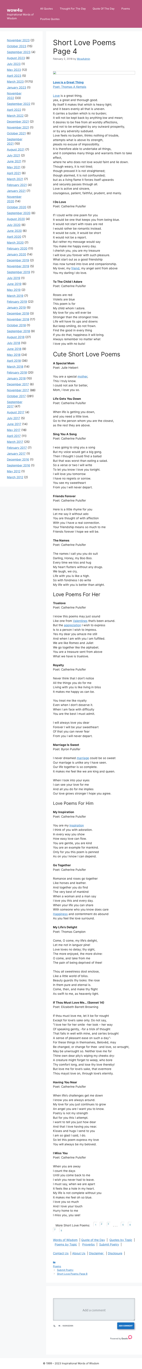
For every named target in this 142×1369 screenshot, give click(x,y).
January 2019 (16, 307)
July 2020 (14, 225)
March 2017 (15, 442)
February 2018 (17, 372)
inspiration (76, 825)
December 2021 (18, 121)
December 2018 (18, 313)
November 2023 (18, 40)
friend (75, 268)
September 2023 (18, 52)
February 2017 (17, 447)
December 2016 (18, 459)
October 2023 (16, 46)
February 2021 (17, 185)
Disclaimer (96, 1253)
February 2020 (17, 248)
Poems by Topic (66, 1244)
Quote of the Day (93, 1240)
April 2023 (14, 75)
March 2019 (15, 295)
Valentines (80, 621)
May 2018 (13, 355)
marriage (83, 758)
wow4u (15, 10)
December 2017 (18, 384)
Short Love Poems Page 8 (72, 1273)
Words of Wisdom (65, 1240)
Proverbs (88, 1244)
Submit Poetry (109, 1244)
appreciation (72, 625)
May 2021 (13, 167)
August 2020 (16, 219)
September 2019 (18, 272)
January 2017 (16, 453)
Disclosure (115, 1253)
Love (56, 95)
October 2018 (16, 325)
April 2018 (14, 360)
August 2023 (16, 58)
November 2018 (18, 319)
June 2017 (14, 424)
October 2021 (16, 133)
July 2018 (13, 343)
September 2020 (18, 213)
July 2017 (13, 418)
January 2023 (16, 87)
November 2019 (18, 266)
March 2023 (15, 81)
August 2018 (15, 337)
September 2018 (18, 331)
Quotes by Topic (120, 1240)
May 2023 (14, 70)
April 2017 (14, 436)
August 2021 (15, 149)
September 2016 (18, 465)
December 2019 (18, 260)
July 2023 (14, 64)
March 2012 (15, 477)
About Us (78, 1253)
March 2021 (15, 179)
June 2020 (14, 231)
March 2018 (15, 366)
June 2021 (14, 161)
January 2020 (16, 254)
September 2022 (18, 104)
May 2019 (14, 290)
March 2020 (15, 242)
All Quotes (46, 8)
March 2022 (15, 115)
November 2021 (18, 127)
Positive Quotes (50, 19)
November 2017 (18, 390)
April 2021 (14, 173)
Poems (125, 8)
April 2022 (14, 109)
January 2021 (16, 191)
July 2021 (13, 155)
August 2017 (15, 412)
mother (82, 376)
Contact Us (61, 1253)
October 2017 (16, 396)
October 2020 (16, 207)
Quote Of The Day (103, 8)
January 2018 (16, 378)
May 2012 (13, 471)
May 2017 (13, 430)
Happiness (60, 914)
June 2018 (14, 349)
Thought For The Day (73, 8)
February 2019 (17, 301)
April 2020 (14, 236)
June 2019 (14, 284)
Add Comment (126, 1325)
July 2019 (13, 278)
